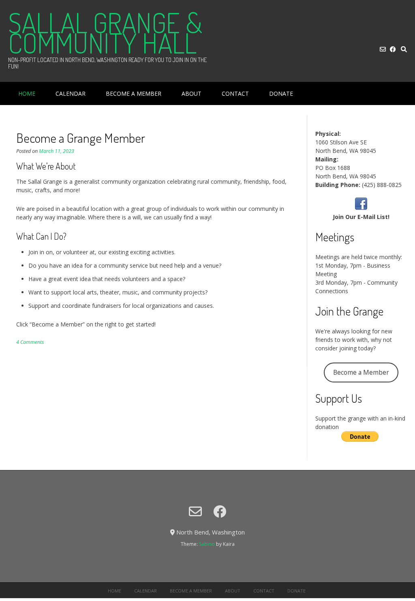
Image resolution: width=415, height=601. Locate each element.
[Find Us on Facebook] (393, 49)
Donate (281, 93)
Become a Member (133, 93)
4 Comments (30, 342)
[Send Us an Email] (383, 49)
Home (26, 93)
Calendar (71, 93)
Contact (235, 93)
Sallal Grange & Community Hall (105, 32)
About (191, 93)
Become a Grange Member (80, 137)
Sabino (207, 544)
